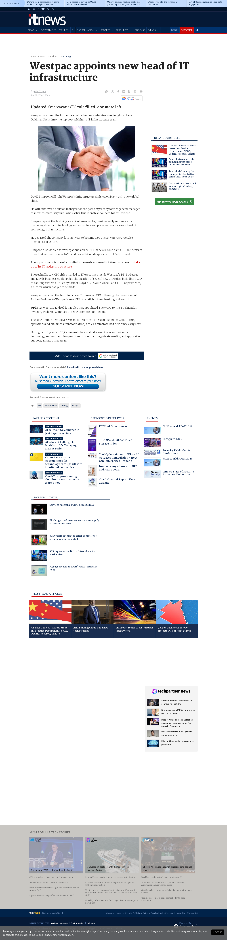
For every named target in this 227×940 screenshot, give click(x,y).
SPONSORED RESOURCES (107, 418)
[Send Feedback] (129, 91)
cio (39, 405)
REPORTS (105, 30)
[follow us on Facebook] (38, 9)
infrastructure (51, 405)
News (42, 56)
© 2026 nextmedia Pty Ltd (52, 913)
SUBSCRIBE (187, 30)
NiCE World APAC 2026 (178, 426)
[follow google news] (43, 9)
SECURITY (64, 30)
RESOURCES (122, 30)
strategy (64, 405)
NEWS (31, 30)
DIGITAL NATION (85, 30)
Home (32, 56)
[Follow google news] (131, 98)
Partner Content (45, 418)
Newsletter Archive (178, 913)
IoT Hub (91, 923)
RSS (196, 913)
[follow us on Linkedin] (29, 9)
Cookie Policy (43, 935)
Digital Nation (77, 923)
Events (152, 418)
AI (73, 30)
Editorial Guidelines (133, 913)
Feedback (155, 913)
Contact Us (110, 913)
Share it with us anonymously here (85, 367)
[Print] (140, 91)
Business (54, 56)
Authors (146, 913)
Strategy (67, 56)
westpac (75, 405)
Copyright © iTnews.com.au (40, 397)
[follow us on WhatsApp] (48, 9)
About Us (120, 913)
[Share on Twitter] (113, 91)
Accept (217, 932)
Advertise (164, 913)
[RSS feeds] (52, 9)
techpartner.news (59, 923)
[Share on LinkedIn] (124, 91)
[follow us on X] (34, 9)
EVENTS (152, 30)
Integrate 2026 (172, 439)
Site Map (190, 913)
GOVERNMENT (48, 30)
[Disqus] (84, 681)
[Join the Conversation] (106, 91)
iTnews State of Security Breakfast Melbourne (178, 473)
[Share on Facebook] (118, 91)
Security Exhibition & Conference (176, 452)
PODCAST (140, 30)
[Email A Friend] (135, 91)
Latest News (11, 3)
